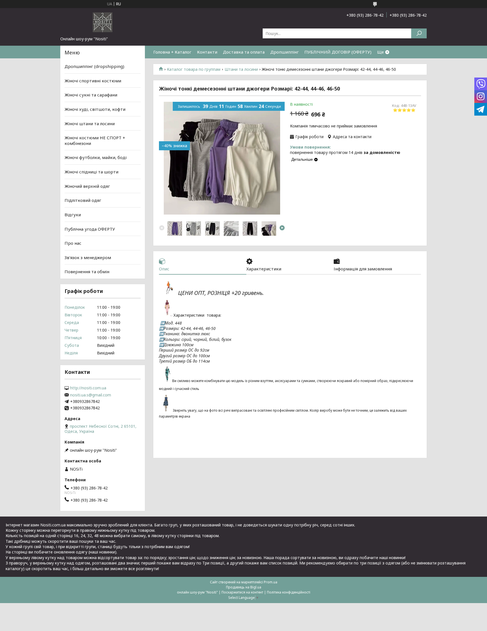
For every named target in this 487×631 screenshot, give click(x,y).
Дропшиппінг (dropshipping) (94, 66)
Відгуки (73, 214)
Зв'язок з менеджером (88, 257)
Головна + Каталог (172, 52)
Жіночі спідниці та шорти (91, 172)
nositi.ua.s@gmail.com (90, 395)
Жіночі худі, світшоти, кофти (95, 109)
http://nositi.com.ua (88, 387)
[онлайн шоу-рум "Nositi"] (102, 22)
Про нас (73, 243)
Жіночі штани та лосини (90, 123)
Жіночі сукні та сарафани (91, 95)
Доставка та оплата (244, 52)
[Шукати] (419, 33)
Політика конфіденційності (288, 592)
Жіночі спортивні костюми (93, 80)
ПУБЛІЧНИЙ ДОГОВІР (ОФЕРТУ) (337, 52)
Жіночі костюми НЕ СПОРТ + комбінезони (95, 140)
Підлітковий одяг (83, 200)
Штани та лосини (241, 69)
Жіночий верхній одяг (87, 186)
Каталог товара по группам (193, 69)
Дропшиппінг (284, 52)
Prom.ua (270, 582)
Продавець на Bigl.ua (243, 587)
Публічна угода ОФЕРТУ (90, 228)
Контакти (207, 52)
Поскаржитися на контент (242, 592)
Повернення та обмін (87, 271)
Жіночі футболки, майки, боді (96, 157)
